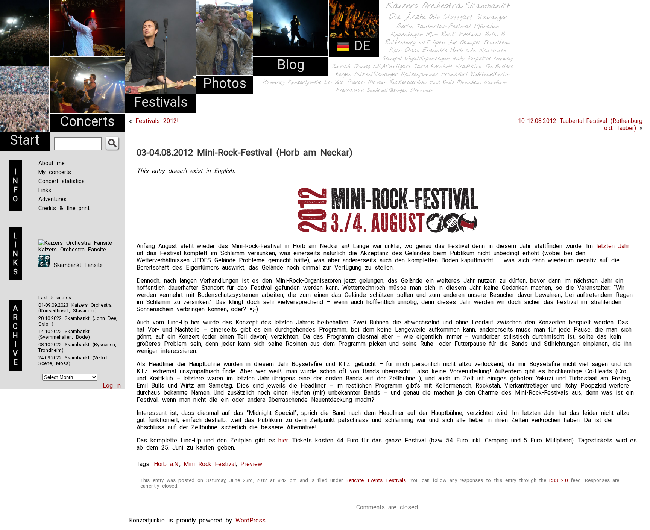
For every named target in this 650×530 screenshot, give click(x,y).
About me (51, 163)
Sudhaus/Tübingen (387, 90)
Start (24, 140)
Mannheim (469, 82)
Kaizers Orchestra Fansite (72, 249)
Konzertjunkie (304, 82)
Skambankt (487, 6)
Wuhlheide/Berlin (490, 74)
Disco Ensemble (426, 51)
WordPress (250, 520)
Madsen (377, 82)
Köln (395, 51)
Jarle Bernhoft (433, 66)
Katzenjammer (419, 74)
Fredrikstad (350, 90)
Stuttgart (458, 17)
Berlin (405, 26)
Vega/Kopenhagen (427, 58)
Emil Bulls (442, 82)
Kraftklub (469, 66)
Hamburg (274, 82)
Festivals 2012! (157, 120)
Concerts (87, 121)
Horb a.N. (463, 51)
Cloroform (495, 82)
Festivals (161, 102)
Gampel (392, 58)
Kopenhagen (406, 35)
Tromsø (361, 66)
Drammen (422, 90)
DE (360, 46)
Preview (251, 464)
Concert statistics (61, 181)
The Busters (499, 66)
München (486, 26)
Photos (224, 83)
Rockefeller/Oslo (408, 82)
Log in (112, 385)
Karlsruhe (492, 51)
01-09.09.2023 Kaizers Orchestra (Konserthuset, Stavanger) (75, 307)
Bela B (494, 35)
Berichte (355, 480)
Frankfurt (454, 74)
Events (375, 480)
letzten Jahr (612, 246)
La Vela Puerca (344, 82)
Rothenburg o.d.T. (407, 43)
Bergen (343, 74)
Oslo (434, 17)
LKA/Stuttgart (392, 66)
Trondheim (497, 43)
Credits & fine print (64, 208)
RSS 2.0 (558, 480)
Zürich (341, 66)
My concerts (54, 172)
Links (44, 190)
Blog (290, 65)
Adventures (52, 199)
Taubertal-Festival (444, 27)
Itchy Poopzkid (472, 58)
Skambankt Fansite (76, 265)
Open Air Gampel (456, 43)
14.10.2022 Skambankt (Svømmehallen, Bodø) (64, 334)
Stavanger (491, 17)
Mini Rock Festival (453, 35)
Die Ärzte (407, 17)
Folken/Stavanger (376, 74)
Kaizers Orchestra (424, 6)
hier (283, 440)
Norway (503, 58)
